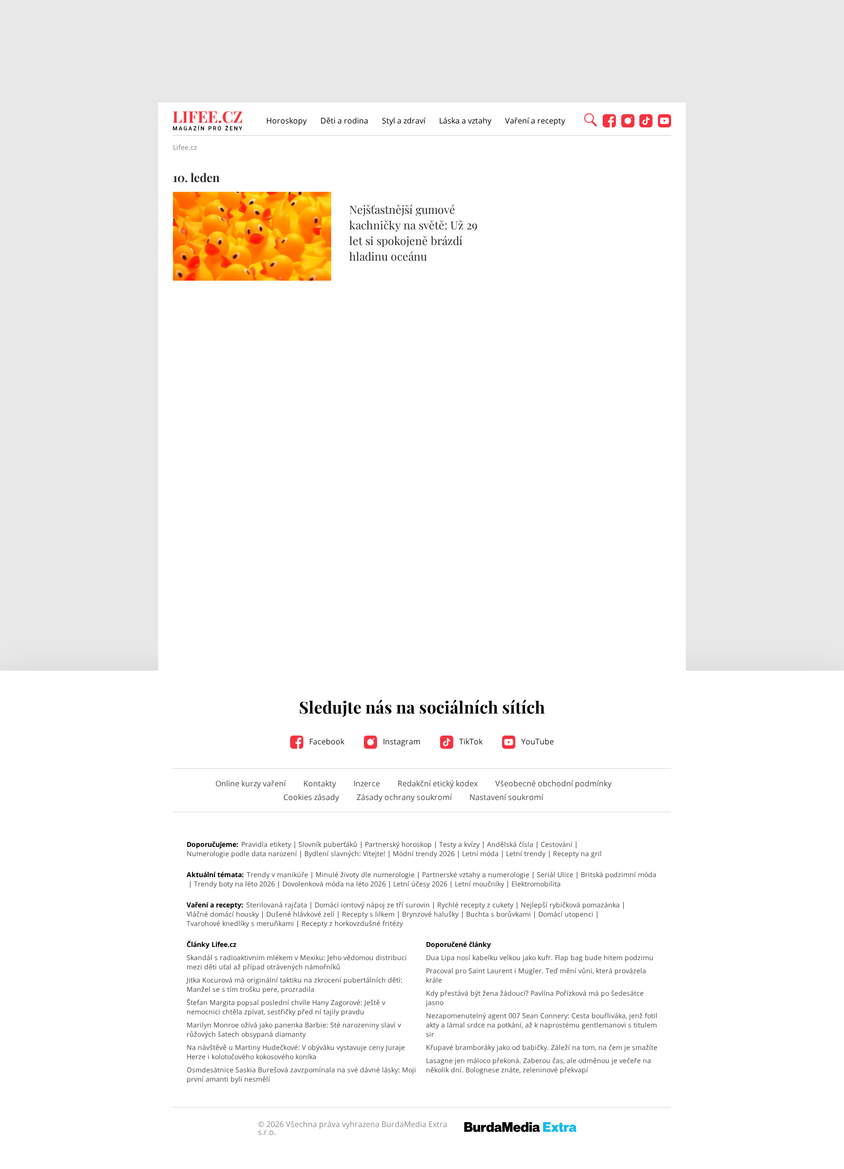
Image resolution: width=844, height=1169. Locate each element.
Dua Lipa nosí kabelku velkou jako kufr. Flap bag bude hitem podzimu (540, 957)
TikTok (470, 741)
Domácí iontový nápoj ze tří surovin (372, 904)
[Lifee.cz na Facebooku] (609, 124)
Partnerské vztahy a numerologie (475, 874)
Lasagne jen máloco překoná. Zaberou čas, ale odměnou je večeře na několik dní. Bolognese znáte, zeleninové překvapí (538, 1065)
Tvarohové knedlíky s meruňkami (240, 923)
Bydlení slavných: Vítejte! (344, 853)
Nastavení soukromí (506, 797)
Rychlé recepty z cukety (475, 904)
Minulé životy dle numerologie (365, 874)
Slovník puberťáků (328, 844)
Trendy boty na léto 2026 (234, 883)
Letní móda (480, 853)
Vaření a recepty (535, 120)
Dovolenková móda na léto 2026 (334, 883)
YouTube (536, 741)
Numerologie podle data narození (242, 853)
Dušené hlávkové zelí (300, 914)
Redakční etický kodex (438, 783)
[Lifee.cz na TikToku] (646, 124)
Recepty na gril (577, 853)
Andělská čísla (510, 844)
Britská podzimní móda (618, 874)
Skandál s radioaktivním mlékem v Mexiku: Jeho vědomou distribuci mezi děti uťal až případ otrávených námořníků (297, 962)
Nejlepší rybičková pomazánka (570, 904)
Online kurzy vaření (250, 783)
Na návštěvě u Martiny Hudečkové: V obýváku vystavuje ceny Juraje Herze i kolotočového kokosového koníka (296, 1052)
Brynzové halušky (430, 914)
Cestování (556, 844)
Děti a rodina (344, 120)
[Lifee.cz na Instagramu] (627, 124)
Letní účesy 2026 (420, 883)
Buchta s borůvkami (498, 914)
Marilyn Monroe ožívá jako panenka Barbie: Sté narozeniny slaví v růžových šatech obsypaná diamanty (294, 1029)
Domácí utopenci (565, 914)
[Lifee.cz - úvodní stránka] (207, 122)
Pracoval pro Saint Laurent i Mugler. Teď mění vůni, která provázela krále (536, 975)
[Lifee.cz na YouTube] (664, 124)
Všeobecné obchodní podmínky (553, 783)
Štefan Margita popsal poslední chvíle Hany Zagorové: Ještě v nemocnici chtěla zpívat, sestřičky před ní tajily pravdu (286, 1007)
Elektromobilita (536, 883)
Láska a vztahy (465, 120)
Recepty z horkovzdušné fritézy (352, 923)
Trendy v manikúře (277, 874)
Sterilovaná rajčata (276, 904)
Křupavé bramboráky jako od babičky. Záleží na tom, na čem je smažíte (541, 1047)
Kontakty (319, 783)
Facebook (325, 741)
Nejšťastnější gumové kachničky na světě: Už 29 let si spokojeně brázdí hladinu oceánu (413, 233)
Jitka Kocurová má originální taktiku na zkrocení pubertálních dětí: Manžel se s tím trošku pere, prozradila (294, 984)
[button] (590, 119)
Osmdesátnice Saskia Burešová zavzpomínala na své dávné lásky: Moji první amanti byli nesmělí (301, 1074)
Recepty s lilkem (368, 914)
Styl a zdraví (403, 120)
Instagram (401, 741)
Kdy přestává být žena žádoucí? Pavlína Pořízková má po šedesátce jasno (535, 997)
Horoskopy (286, 120)
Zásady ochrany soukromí (404, 797)
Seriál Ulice (555, 874)
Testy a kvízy (459, 844)
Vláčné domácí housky (223, 914)
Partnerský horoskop (398, 844)
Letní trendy (526, 853)
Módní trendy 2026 (424, 853)
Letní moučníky (479, 883)
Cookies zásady (311, 797)
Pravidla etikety (266, 844)
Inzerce (367, 783)
